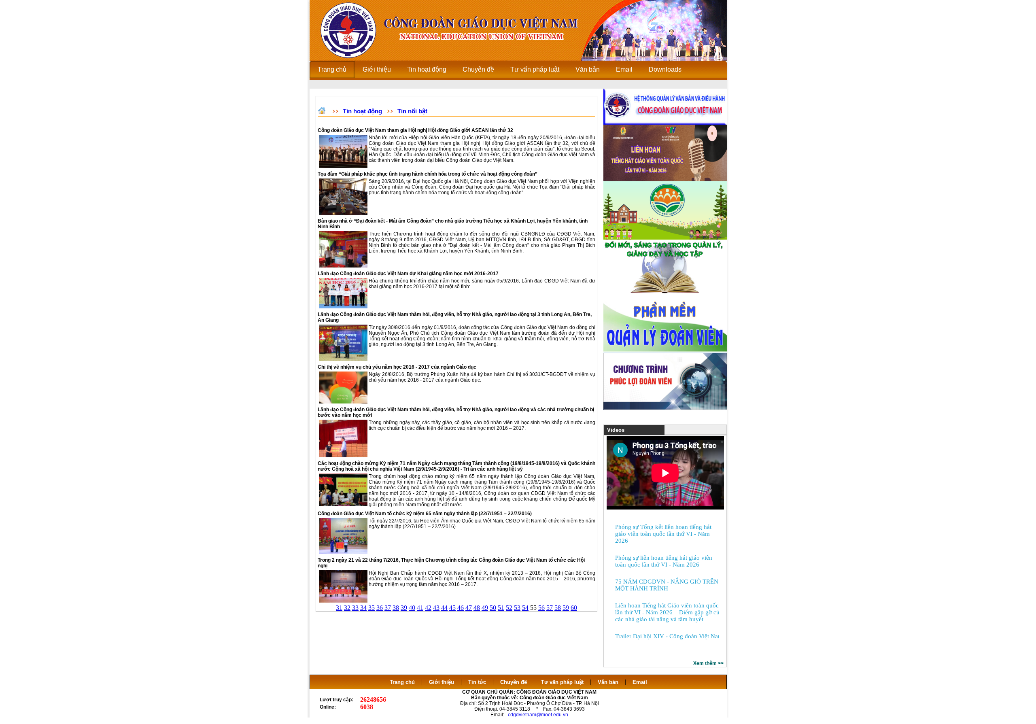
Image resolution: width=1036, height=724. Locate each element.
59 (566, 607)
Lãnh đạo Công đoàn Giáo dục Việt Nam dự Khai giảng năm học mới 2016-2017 (408, 273)
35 (371, 607)
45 (452, 607)
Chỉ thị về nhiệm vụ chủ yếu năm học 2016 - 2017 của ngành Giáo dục (397, 367)
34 (363, 607)
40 (412, 607)
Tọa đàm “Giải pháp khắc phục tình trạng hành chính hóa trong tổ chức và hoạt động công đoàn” (427, 174)
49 (485, 607)
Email (640, 682)
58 (557, 607)
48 (476, 607)
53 (517, 607)
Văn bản (609, 682)
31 (339, 607)
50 (493, 607)
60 (574, 607)
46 (460, 607)
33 (355, 607)
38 (396, 607)
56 (541, 607)
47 (468, 607)
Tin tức (477, 682)
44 (444, 607)
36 (379, 607)
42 (428, 607)
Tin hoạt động (362, 111)
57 (549, 607)
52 (509, 607)
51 (501, 607)
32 (347, 607)
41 (420, 607)
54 (525, 607)
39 (404, 607)
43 (436, 607)
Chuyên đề (513, 682)
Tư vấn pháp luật (562, 682)
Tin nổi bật (412, 111)
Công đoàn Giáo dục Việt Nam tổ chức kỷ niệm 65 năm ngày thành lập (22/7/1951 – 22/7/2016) (425, 513)
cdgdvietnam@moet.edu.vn (538, 715)
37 (387, 607)
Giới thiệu (441, 682)
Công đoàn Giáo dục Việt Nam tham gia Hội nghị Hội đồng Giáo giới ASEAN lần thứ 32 (415, 130)
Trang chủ (402, 682)
